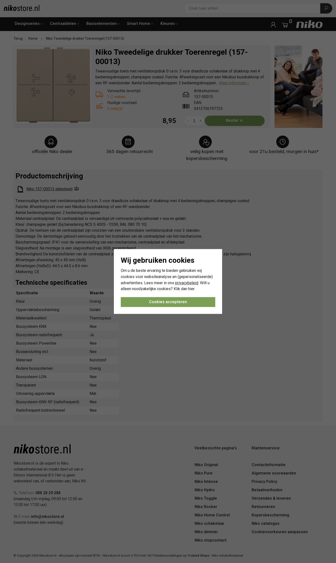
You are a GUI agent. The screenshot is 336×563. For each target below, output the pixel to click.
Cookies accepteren (168, 302)
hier (191, 289)
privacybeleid (186, 283)
